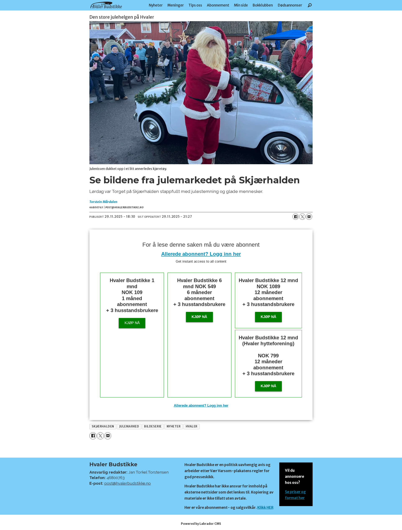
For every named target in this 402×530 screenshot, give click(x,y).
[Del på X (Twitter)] (302, 217)
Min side (241, 5)
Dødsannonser (290, 5)
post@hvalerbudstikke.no (127, 483)
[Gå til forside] (106, 5)
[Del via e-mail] (309, 217)
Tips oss (195, 5)
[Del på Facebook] (295, 217)
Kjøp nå (132, 323)
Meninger (175, 5)
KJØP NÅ (268, 386)
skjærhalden (103, 426)
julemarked (129, 426)
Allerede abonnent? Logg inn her (201, 254)
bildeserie (152, 426)
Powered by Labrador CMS (201, 524)
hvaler (191, 426)
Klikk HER (265, 507)
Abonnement (218, 5)
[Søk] (309, 5)
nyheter (174, 426)
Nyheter (156, 5)
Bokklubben (263, 5)
